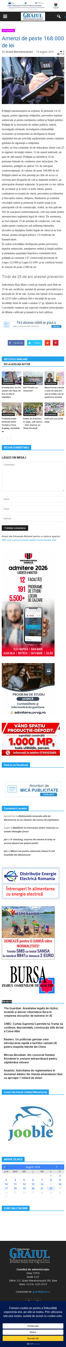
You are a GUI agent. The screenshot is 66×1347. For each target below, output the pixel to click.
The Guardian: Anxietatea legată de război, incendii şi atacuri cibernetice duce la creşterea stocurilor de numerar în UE (31, 1012)
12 (24, 1184)
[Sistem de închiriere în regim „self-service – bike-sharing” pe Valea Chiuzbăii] (33, 409)
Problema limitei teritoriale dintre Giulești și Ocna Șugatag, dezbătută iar (11, 425)
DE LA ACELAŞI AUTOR (17, 364)
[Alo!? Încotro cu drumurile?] (33, 378)
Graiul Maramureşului (19, 51)
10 (6, 1184)
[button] (60, 16)
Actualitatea (8, 30)
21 (41, 1188)
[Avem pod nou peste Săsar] (54, 409)
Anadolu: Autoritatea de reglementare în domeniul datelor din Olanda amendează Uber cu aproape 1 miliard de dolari (33, 1074)
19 (24, 1188)
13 (33, 1184)
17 (6, 1188)
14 (41, 1184)
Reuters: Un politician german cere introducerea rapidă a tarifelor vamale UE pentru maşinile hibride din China (30, 1043)
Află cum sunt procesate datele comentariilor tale (29, 540)
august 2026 (33, 1167)
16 (59, 1184)
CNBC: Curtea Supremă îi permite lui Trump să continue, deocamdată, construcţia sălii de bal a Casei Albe (33, 1027)
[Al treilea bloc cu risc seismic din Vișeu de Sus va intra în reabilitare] (11, 378)
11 (15, 1184)
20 (33, 1188)
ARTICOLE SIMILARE (16, 359)
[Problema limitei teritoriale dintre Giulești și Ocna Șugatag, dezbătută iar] (11, 409)
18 (15, 1188)
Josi (6, 839)
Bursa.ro (7, 1001)
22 (50, 1188)
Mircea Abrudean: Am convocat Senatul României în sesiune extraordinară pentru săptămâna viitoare (30, 1058)
